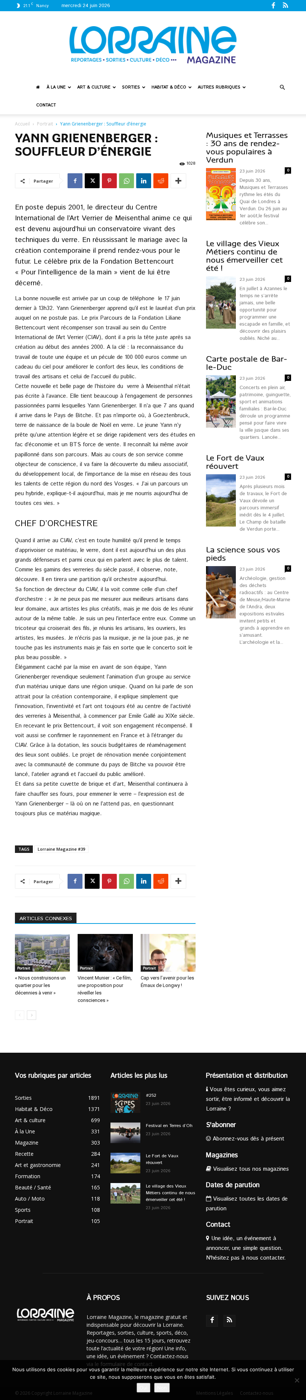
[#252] (125, 1102)
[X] (92, 180)
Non (162, 1388)
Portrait (45, 124)
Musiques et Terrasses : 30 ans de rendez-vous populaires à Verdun (247, 147)
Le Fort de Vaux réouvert (235, 462)
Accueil (22, 124)
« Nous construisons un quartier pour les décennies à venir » (40, 985)
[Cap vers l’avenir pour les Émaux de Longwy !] (168, 953)
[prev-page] (19, 1015)
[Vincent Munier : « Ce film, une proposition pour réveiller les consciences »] (105, 953)
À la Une (56, 87)
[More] (178, 180)
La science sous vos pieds (243, 554)
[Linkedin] (143, 180)
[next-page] (31, 1015)
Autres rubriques (219, 87)
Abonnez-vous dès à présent (247, 1139)
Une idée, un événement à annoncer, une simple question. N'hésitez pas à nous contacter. (246, 1248)
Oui (143, 1388)
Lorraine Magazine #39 (61, 849)
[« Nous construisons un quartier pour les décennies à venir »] (42, 953)
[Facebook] (273, 5)
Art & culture (93, 87)
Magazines (222, 1155)
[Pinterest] (109, 180)
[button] (282, 87)
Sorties (131, 87)
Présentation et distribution (247, 1076)
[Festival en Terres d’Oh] (125, 1133)
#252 (151, 1095)
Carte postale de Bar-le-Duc (246, 363)
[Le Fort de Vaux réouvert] (125, 1163)
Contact (46, 105)
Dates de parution (233, 1185)
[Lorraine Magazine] (153, 44)
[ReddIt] (160, 180)
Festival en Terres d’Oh (169, 1126)
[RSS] (285, 5)
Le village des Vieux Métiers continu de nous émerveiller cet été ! (244, 256)
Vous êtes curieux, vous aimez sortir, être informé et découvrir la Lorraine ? (248, 1099)
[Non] (296, 1380)
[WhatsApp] (126, 180)
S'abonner (221, 1125)
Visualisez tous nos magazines (250, 1169)
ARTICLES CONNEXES (45, 918)
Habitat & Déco (169, 87)
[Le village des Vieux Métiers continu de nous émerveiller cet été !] (125, 1193)
